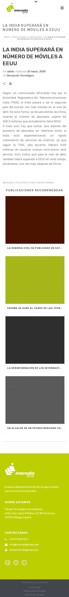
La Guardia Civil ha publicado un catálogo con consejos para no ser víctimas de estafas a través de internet (35, 248)
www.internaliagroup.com (23, 549)
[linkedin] (16, 563)
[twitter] (24, 563)
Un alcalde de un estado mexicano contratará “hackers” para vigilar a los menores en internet (35, 428)
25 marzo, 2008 (36, 71)
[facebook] (7, 563)
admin (10, 71)
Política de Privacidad (35, 591)
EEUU (25, 182)
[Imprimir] (12, 83)
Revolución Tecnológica (27, 37)
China (18, 182)
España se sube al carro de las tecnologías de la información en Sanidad (35, 308)
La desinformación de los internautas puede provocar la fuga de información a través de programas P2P (35, 368)
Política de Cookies (34, 594)
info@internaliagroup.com (24, 544)
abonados (8, 182)
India (32, 182)
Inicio (7, 37)
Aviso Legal (35, 587)
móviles (50, 182)
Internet (40, 182)
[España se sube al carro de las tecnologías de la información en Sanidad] (34, 280)
